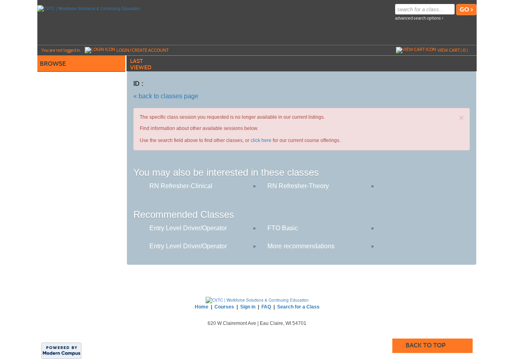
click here (261, 140)
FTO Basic (282, 228)
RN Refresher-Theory (298, 186)
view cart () (452, 50)
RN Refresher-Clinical (180, 186)
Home (201, 307)
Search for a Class (298, 307)
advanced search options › (419, 18)
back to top (425, 345)
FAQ (266, 307)
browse (53, 63)
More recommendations (301, 246)
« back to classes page (165, 96)
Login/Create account (142, 50)
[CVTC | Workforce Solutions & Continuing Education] (89, 8)
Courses (224, 307)
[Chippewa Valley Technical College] (257, 299)
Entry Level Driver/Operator (188, 228)
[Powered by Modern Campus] (61, 350)
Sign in (247, 307)
